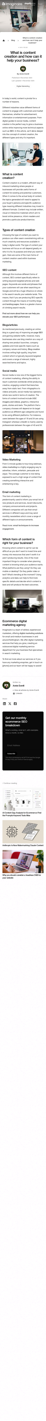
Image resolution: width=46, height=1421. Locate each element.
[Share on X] (10, 704)
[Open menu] (40, 4)
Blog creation (34, 350)
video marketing (9, 467)
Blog (13, 40)
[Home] (18, 4)
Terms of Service (23, 759)
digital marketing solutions (31, 634)
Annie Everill (24, 74)
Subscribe (11, 754)
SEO (12, 131)
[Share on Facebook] (15, 704)
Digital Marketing (23, 86)
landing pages (12, 305)
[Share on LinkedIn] (4, 704)
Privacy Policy (10, 759)
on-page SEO (37, 333)
